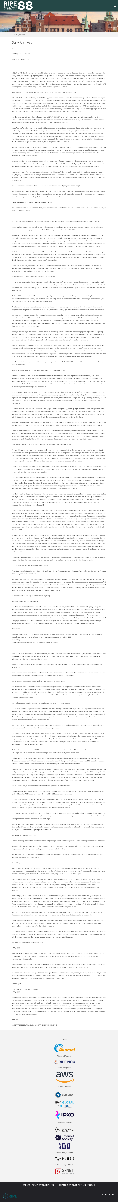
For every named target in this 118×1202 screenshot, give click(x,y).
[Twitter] (106, 1194)
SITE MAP (26, 1185)
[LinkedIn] (109, 1194)
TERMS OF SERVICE (87, 1185)
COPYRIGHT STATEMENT (69, 1185)
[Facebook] (102, 1194)
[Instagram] (113, 1194)
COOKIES (53, 1185)
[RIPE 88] (18, 6)
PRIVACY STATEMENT (40, 1185)
